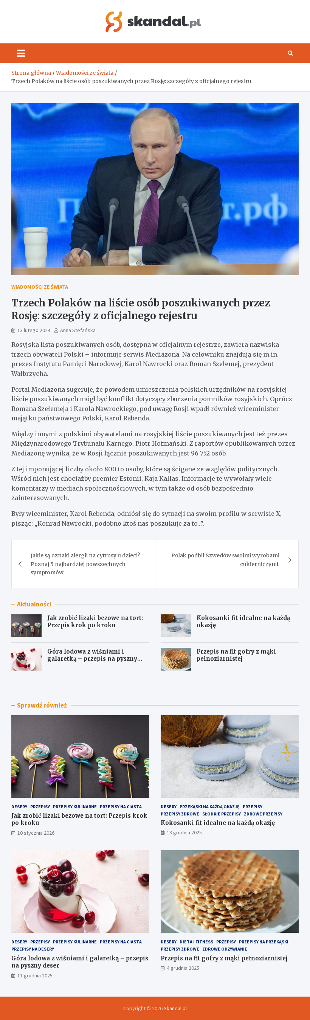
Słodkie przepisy (221, 814)
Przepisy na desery (32, 949)
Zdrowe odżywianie (224, 949)
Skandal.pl (175, 1008)
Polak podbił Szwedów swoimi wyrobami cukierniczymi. (225, 559)
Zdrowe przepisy (263, 814)
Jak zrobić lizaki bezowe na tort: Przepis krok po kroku (95, 621)
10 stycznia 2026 (35, 832)
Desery (19, 806)
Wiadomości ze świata (39, 286)
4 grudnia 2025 (183, 968)
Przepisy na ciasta (121, 806)
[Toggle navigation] (21, 53)
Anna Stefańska (78, 330)
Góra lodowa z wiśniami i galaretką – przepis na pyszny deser (92, 659)
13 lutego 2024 (33, 330)
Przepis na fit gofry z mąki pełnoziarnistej (236, 655)
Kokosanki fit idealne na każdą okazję (218, 822)
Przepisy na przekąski (263, 942)
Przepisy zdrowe (180, 814)
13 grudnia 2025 (184, 832)
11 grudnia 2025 (35, 975)
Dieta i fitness (196, 942)
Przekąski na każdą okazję (210, 806)
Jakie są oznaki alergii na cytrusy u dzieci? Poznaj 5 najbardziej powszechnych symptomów (85, 564)
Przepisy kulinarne (75, 806)
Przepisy (40, 806)
